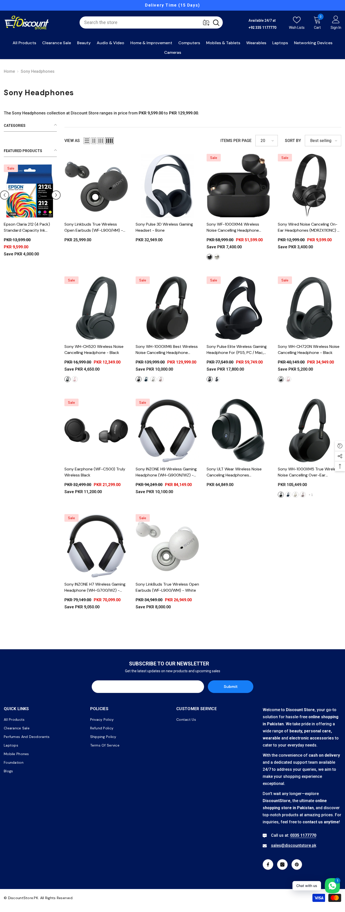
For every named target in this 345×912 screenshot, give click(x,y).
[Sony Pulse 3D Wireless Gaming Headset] (167, 186)
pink (75, 379)
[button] (4, 195)
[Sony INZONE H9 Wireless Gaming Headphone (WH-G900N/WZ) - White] (167, 430)
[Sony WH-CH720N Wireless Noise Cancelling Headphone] (309, 308)
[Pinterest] (296, 864)
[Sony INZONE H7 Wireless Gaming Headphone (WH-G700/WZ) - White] (96, 546)
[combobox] (145, 22)
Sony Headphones (38, 71)
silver (217, 257)
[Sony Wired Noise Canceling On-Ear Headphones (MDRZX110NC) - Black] (309, 186)
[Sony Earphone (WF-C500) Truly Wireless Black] (96, 430)
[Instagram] (282, 864)
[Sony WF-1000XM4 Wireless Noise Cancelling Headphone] (238, 186)
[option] (172, 5)
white (217, 379)
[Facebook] (268, 864)
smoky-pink (303, 495)
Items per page (236, 140)
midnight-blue (146, 379)
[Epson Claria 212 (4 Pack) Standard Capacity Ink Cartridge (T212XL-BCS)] (30, 191)
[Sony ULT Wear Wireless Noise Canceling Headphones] (238, 430)
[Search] (151, 22)
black (210, 257)
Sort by (293, 140)
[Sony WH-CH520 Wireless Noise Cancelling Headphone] (96, 308)
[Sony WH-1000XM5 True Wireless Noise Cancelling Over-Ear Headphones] (309, 430)
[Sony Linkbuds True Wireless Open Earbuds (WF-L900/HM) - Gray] (96, 186)
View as (72, 140)
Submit (231, 686)
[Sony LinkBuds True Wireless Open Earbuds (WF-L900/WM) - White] (167, 546)
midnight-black (210, 379)
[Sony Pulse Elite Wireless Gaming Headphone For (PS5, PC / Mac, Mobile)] (238, 308)
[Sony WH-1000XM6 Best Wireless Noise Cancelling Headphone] (167, 308)
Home (9, 71)
